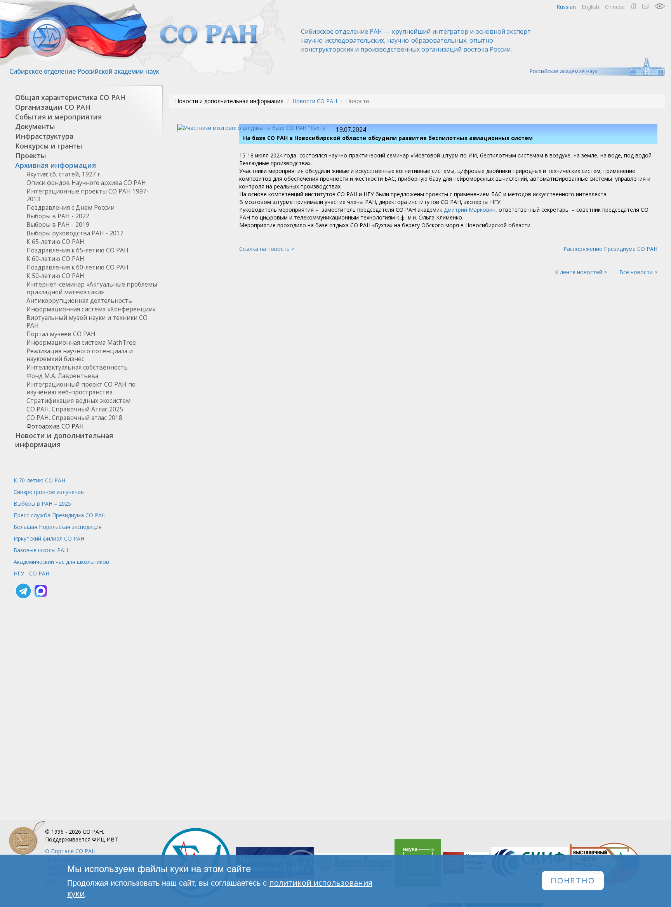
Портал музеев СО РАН (61, 334)
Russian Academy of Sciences (593, 66)
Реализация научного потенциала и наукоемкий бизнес (79, 355)
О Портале (70, 851)
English (590, 6)
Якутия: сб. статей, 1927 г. (63, 174)
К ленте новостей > (581, 272)
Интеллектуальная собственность (77, 367)
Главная (633, 6)
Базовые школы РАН (41, 550)
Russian (566, 6)
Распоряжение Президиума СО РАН (610, 248)
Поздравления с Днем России (70, 208)
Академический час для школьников (61, 561)
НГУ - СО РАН (31, 573)
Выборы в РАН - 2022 (57, 216)
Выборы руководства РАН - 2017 (74, 233)
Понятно (573, 881)
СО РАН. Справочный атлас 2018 (74, 418)
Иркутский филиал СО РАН (49, 538)
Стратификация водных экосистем (78, 401)
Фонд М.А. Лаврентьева (62, 376)
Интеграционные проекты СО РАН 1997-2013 (87, 195)
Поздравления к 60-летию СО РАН (77, 267)
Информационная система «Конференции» (91, 309)
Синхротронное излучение (49, 492)
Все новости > (638, 272)
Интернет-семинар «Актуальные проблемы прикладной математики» (91, 288)
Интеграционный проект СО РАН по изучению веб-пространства (81, 388)
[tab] (79, 97)
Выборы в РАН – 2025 (42, 503)
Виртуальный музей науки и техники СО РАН (87, 322)
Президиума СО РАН (60, 515)
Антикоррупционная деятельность (79, 301)
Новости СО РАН (314, 101)
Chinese (615, 6)
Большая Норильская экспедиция (58, 526)
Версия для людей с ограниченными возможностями (659, 6)
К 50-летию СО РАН (55, 276)
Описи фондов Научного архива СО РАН (86, 183)
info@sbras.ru (645, 6)
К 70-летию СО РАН (39, 480)
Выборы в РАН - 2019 (57, 225)
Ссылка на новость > (266, 248)
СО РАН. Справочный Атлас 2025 (74, 409)
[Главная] (143, 38)
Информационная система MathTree (81, 343)
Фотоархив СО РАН (55, 426)
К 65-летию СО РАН (55, 242)
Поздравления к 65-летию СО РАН (77, 250)
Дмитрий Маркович (469, 209)
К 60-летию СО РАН (55, 259)
